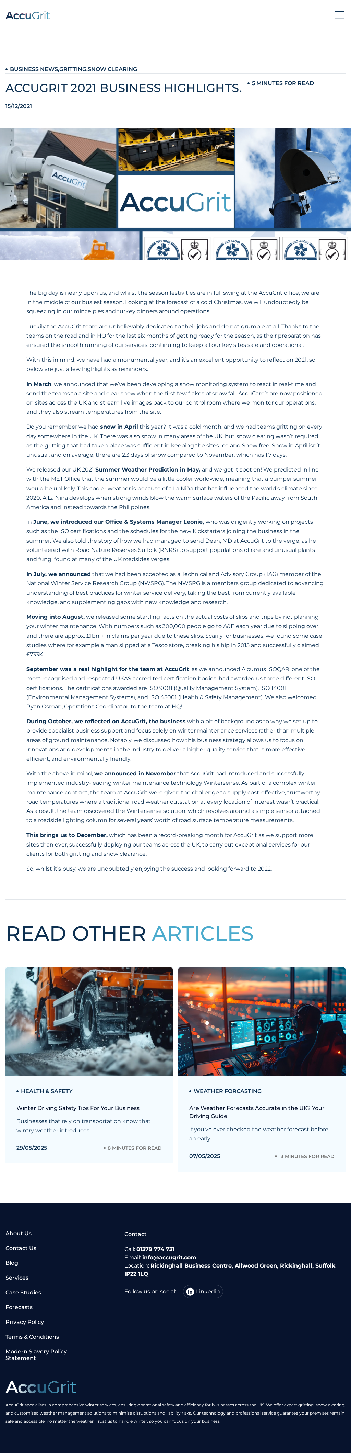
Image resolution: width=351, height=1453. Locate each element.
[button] (339, 15)
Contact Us (20, 1248)
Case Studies (23, 1292)
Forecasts (19, 1307)
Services (16, 1277)
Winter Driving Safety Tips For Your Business (78, 1108)
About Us (18, 1233)
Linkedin (208, 1291)
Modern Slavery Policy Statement (36, 1354)
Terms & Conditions (32, 1336)
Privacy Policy (24, 1322)
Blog (11, 1263)
